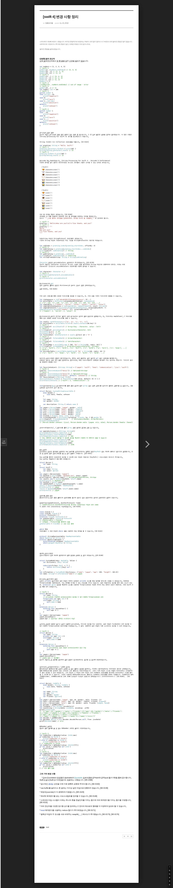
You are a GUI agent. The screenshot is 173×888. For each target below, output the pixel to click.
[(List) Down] (169, 881)
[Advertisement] (86, 860)
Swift (47, 827)
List (4, 442)
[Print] (169, 884)
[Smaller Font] (169, 874)
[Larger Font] (169, 870)
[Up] (169, 877)
